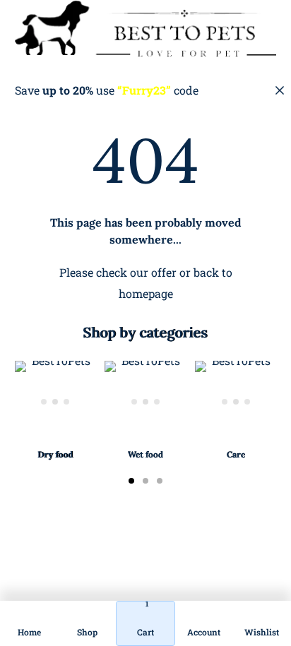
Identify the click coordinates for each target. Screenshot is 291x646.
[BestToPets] (146, 28)
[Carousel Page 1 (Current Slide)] (131, 481)
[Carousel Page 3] (159, 481)
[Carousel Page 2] (145, 481)
